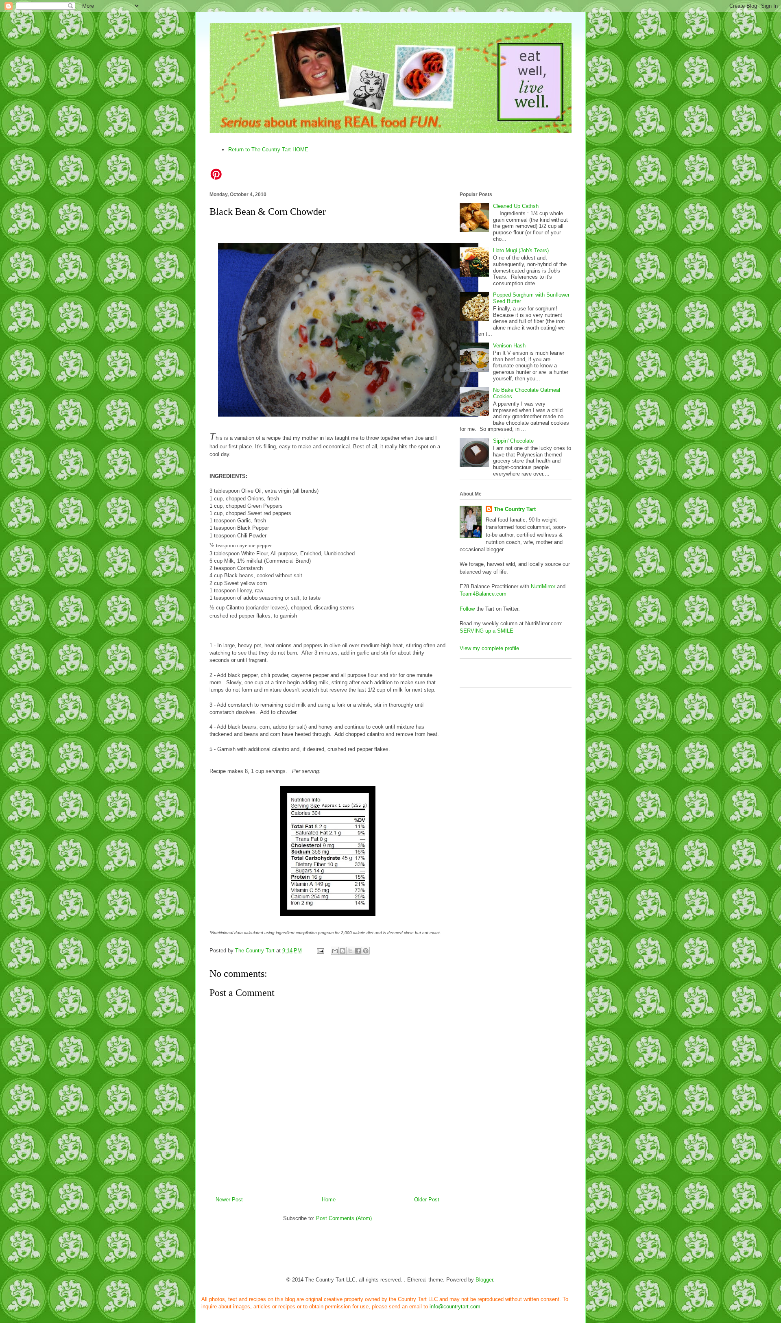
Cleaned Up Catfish (516, 206)
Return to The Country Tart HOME (268, 149)
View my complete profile (489, 648)
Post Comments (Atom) (344, 1218)
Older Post (426, 1199)
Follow (467, 609)
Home (329, 1199)
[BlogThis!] (342, 951)
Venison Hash (509, 346)
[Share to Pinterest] (366, 951)
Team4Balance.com (483, 594)
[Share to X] (350, 951)
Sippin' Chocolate (513, 441)
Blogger (484, 1280)
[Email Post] (320, 950)
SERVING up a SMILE (486, 631)
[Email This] (335, 951)
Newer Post (229, 1199)
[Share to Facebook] (358, 951)
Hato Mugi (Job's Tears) (521, 250)
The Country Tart (515, 509)
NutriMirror (543, 586)
